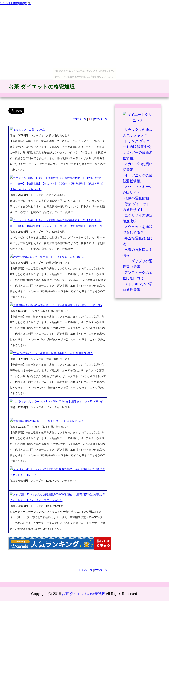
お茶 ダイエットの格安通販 (41, 86)
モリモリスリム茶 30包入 (29, 129)
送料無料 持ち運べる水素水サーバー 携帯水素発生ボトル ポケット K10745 (57, 305)
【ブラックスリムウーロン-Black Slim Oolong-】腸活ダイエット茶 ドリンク (58, 401)
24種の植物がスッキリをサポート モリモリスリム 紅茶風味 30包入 (53, 353)
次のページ (100, 119)
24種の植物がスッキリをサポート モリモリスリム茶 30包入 (48, 257)
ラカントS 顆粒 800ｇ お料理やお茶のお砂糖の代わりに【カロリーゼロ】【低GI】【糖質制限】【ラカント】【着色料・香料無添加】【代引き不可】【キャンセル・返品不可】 (57, 183)
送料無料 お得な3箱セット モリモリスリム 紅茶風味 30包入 (48, 421)
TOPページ (79, 119)
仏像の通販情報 (136, 198)
